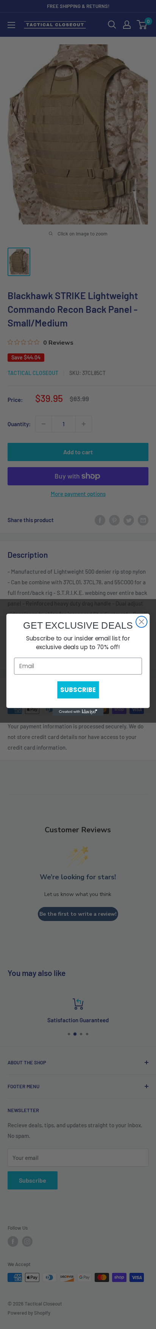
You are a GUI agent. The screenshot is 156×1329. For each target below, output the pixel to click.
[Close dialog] (141, 621)
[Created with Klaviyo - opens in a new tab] (78, 711)
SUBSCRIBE (77, 689)
